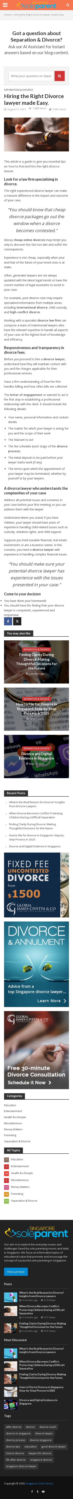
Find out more (16, 1272)
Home (7, 14)
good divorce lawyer (53, 1446)
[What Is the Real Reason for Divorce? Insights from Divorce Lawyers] (10, 1297)
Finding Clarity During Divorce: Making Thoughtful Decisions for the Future (36, 661)
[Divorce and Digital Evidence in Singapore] (10, 1404)
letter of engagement (26, 395)
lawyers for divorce (40, 1453)
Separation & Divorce (18, 90)
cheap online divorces (29, 240)
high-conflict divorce (25, 312)
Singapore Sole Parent (39, 1483)
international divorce (32, 307)
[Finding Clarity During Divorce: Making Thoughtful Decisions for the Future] (10, 1328)
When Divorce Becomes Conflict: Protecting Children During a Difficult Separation (35, 815)
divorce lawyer (54, 359)
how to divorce (15, 1453)
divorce (30, 1427)
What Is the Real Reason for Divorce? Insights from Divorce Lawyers (41, 1294)
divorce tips (13, 1446)
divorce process (15, 1440)
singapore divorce (41, 1459)
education (31, 1446)
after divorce (13, 1427)
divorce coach (48, 1427)
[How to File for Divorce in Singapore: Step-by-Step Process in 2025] (10, 1391)
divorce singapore (41, 1440)
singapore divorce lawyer (21, 1466)
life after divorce (16, 1459)
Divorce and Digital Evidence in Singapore (36, 756)
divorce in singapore (18, 1433)
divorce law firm (49, 320)
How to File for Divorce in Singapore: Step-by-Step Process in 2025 (36, 708)
